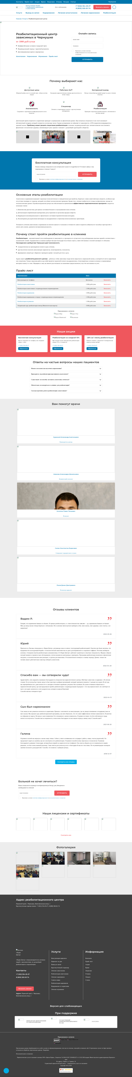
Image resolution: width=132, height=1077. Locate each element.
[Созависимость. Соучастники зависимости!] (104, 136)
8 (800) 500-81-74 (83, 8)
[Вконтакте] (17, 982)
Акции (37, 2)
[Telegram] (22, 982)
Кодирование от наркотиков (60, 986)
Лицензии (51, 2)
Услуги (19, 13)
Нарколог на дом (56, 961)
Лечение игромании (57, 989)
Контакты (19, 2)
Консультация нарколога (59, 958)
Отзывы (59, 2)
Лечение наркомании (90, 13)
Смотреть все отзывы (66, 762)
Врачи (43, 2)
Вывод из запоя (32, 13)
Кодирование (49, 13)
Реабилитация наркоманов (26, 293)
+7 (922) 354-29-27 (82, 6)
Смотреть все (66, 835)
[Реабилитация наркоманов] (53, 136)
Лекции (66, 2)
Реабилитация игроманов (26, 301)
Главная (19, 19)
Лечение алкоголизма (67, 13)
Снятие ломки (55, 980)
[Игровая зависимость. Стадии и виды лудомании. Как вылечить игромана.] (78, 136)
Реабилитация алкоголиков (26, 284)
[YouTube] (25, 982)
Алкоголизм (21, 56)
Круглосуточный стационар (60, 967)
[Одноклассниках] (20, 982)
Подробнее (46, 1050)
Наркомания (32, 56)
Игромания (42, 56)
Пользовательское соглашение (24, 1054)
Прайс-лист (29, 2)
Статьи (73, 2)
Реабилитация (109, 13)
